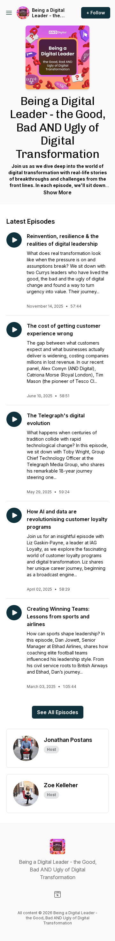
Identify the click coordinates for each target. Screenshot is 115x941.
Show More (57, 192)
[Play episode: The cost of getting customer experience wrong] (14, 329)
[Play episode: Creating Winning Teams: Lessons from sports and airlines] (14, 612)
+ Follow (95, 12)
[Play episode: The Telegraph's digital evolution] (14, 419)
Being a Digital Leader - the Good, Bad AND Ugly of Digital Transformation (49, 13)
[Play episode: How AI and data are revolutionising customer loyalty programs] (14, 515)
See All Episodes (57, 712)
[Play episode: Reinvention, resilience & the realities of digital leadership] (14, 240)
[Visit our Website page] (57, 894)
